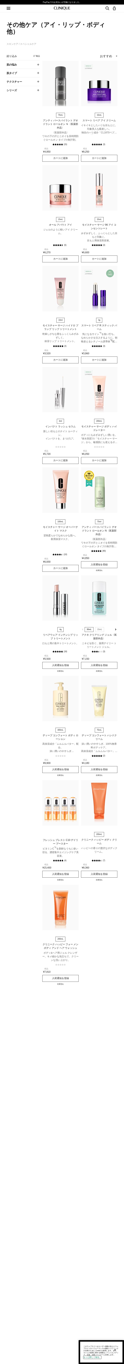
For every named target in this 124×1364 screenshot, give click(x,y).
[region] (101, 1352)
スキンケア (12, 44)
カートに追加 (60, 158)
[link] (60, 83)
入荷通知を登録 (99, 564)
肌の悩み (12, 64)
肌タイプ (12, 73)
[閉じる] (115, 1350)
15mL (99, 629)
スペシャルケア (28, 44)
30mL (89, 629)
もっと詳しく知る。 (92, 1357)
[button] (115, 9)
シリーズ (12, 90)
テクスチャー (14, 81)
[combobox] (97, 56)
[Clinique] (62, 8)
